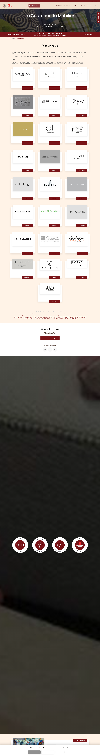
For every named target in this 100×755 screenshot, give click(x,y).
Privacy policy (68, 752)
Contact (96, 1)
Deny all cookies (48, 752)
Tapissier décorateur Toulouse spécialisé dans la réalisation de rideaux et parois (32, 313)
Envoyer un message (50, 338)
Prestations (59, 5)
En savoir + (27, 88)
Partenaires (90, 5)
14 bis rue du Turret (50, 33)
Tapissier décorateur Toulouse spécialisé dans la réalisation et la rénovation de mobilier (38, 316)
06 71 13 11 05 (11, 34)
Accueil (91, 1)
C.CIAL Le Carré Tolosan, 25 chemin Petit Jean (50, 35)
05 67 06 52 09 (20, 34)
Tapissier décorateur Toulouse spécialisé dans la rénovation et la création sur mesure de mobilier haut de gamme (50, 318)
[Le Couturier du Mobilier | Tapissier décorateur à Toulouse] (7, 6)
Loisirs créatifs (66, 5)
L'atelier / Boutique (75, 5)
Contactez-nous (88, 34)
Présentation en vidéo (34, 5)
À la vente (83, 5)
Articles (97, 5)
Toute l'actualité (80, 740)
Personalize (59, 752)
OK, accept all (34, 752)
